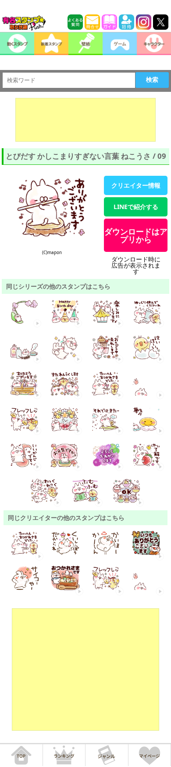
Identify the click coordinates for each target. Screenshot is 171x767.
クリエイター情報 (135, 185)
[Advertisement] (85, 120)
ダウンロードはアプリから (135, 235)
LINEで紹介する (136, 206)
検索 (152, 79)
